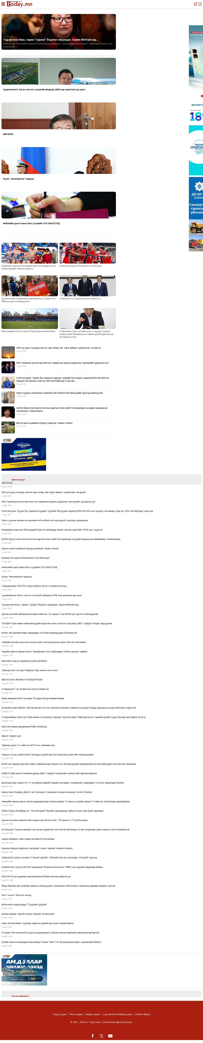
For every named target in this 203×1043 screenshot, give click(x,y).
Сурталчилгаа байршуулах (117, 1014)
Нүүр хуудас (60, 1014)
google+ (110, 1035)
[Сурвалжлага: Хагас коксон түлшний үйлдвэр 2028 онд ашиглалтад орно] (58, 71)
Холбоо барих (142, 1014)
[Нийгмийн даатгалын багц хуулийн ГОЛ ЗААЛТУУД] (58, 205)
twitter (101, 1035)
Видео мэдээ (93, 1014)
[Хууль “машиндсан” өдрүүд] (58, 160)
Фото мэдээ (76, 1014)
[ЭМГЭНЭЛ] (58, 116)
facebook (92, 1035)
